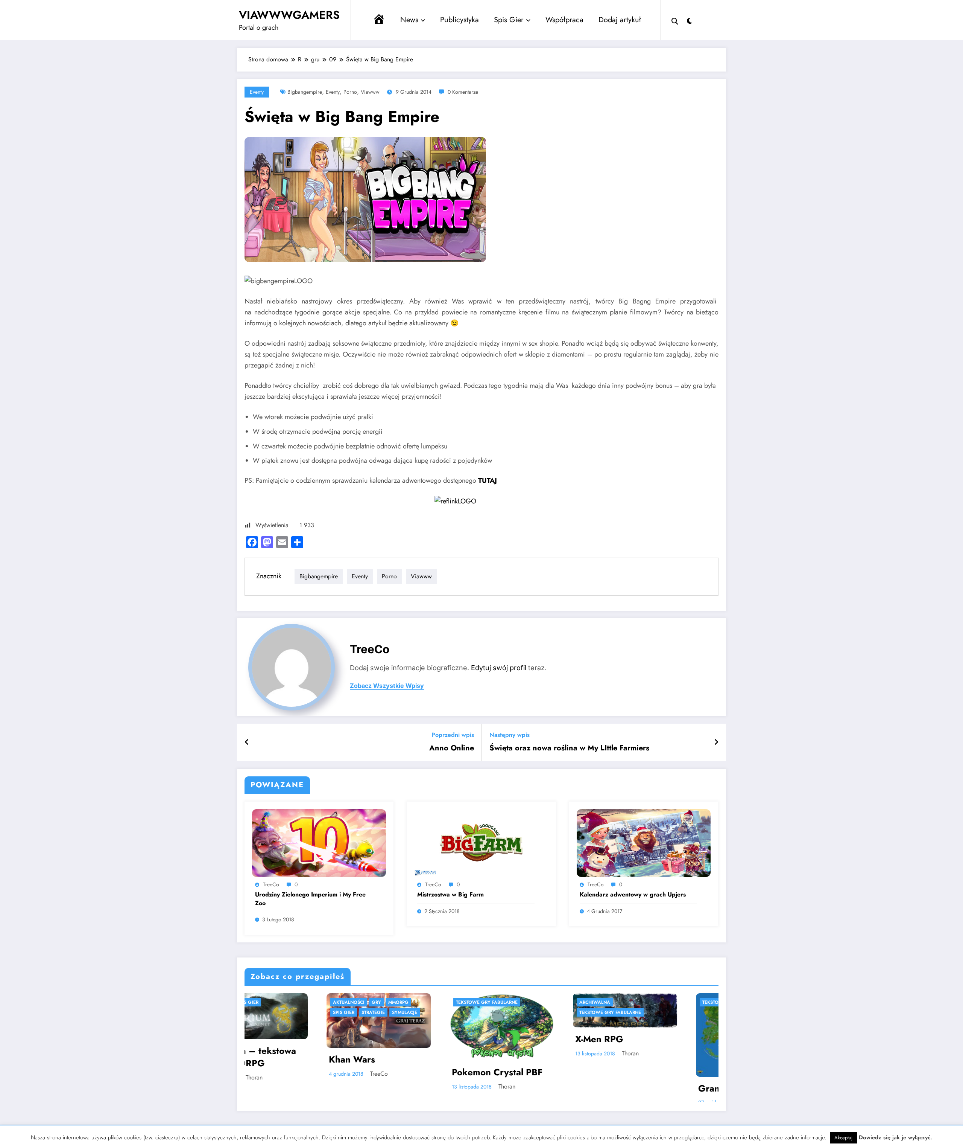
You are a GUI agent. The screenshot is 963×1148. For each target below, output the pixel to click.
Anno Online (451, 748)
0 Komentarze (463, 92)
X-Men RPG (411, 1039)
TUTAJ (487, 480)
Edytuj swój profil (498, 668)
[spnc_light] (689, 20)
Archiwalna (407, 1002)
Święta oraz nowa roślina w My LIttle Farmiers (569, 748)
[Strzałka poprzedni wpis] (247, 742)
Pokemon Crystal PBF (309, 1072)
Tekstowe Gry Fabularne (299, 1002)
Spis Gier (509, 19)
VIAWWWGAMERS (289, 15)
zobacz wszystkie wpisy (387, 685)
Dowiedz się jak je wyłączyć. (895, 1137)
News (409, 19)
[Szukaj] (674, 20)
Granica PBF (536, 1088)
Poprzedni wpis (452, 734)
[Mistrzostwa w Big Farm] (481, 842)
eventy (333, 92)
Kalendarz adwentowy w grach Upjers (633, 894)
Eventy (257, 92)
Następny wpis (509, 734)
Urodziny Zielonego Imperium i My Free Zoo (310, 898)
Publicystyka (459, 19)
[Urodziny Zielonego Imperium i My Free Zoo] (319, 842)
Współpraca (564, 19)
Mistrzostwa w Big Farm (450, 894)
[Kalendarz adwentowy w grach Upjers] (644, 842)
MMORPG (648, 1002)
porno (350, 92)
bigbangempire (304, 92)
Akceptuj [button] (843, 1137)
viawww (370, 92)
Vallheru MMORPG (674, 1056)
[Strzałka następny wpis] (716, 742)
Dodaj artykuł (619, 19)
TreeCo (369, 649)
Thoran (319, 1086)
